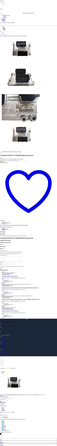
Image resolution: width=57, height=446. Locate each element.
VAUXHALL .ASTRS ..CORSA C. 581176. (10, 276)
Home (1, 35)
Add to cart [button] (3, 282)
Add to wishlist (5, 162)
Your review (2, 261)
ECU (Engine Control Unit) (6, 35)
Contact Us (3, 409)
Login (1, 401)
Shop (2, 408)
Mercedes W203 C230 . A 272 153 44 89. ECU (10, 310)
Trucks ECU (12, 309)
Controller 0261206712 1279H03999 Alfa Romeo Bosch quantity (9, 160)
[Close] (0, 414)
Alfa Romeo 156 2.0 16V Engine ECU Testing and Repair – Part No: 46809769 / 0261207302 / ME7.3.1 (21, 299)
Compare (1, 162)
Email (1, 264)
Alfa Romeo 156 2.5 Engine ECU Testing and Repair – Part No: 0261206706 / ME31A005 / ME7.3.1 (20, 287)
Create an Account (4, 396)
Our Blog (3, 410)
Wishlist (1, 445)
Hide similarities (5, 416)
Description (3, 228)
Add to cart (1, 161)
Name (1, 263)
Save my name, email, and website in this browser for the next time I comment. (12, 266)
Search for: (2, 22)
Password (1, 399)
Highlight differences (6, 417)
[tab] (29, 228)
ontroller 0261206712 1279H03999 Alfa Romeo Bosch (20, 225)
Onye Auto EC (2, 404)
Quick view (8, 273)
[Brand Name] (2, 359)
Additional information (5, 229)
